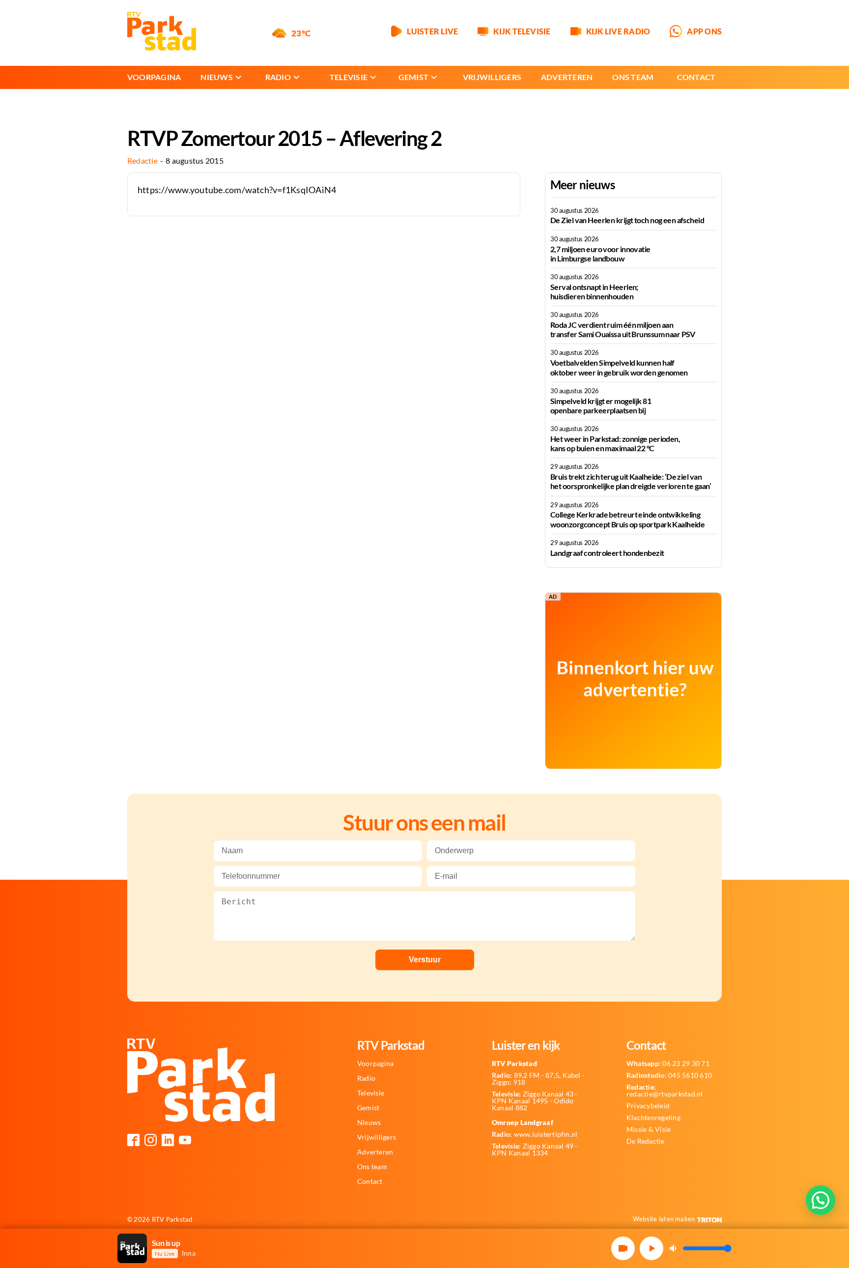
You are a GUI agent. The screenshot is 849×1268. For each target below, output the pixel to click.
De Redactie (645, 1141)
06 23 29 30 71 (667, 1063)
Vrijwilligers (492, 77)
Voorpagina (154, 77)
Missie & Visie (648, 1129)
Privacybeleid (648, 1105)
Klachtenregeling (653, 1117)
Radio (278, 77)
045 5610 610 (669, 1075)
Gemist (413, 77)
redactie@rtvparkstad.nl (664, 1090)
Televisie (349, 77)
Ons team (632, 77)
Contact (696, 77)
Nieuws (216, 77)
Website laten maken (664, 1219)
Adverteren (567, 77)
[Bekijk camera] (623, 1248)
